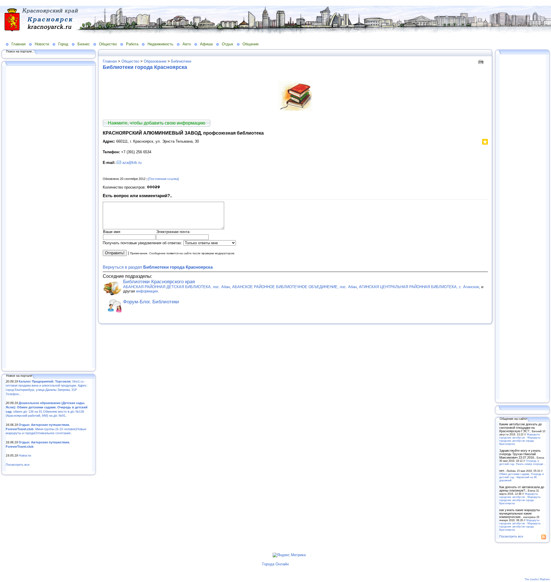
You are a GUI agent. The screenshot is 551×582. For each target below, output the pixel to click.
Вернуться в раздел (158, 267)
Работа (132, 44)
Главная (18, 44)
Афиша (206, 44)
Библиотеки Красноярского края (159, 281)
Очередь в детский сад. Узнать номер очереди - (522, 462)
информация (147, 291)
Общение (250, 44)
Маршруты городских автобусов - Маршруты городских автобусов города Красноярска (519, 439)
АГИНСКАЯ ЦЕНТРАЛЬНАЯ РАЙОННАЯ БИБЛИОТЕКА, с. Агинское (419, 287)
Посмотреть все (18, 464)
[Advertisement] (49, 217)
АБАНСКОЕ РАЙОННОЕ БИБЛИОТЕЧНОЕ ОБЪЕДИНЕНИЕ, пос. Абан (294, 287)
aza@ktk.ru (131, 162)
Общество (108, 44)
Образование (155, 61)
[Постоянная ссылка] (163, 179)
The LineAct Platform (537, 579)
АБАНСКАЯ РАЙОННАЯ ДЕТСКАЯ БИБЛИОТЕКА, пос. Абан (176, 287)
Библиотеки (181, 61)
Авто (187, 44)
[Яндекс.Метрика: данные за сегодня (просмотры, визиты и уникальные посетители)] (289, 555)
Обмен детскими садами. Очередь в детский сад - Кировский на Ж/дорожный (521, 477)
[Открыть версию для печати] (481, 61)
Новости (42, 44)
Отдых (227, 44)
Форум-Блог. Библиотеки (151, 301)
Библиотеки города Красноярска (145, 67)
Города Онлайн (275, 564)
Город (63, 44)
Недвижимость (160, 44)
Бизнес (83, 44)
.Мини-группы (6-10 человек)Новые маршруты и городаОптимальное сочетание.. (46, 429)
